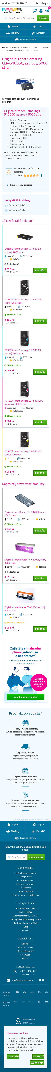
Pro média (26, 954)
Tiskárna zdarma (27, 39)
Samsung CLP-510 (17, 205)
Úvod (6, 47)
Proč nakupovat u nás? (26, 908)
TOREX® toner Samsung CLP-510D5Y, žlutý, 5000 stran (23, 453)
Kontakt (26, 958)
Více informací (26, 1050)
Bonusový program (26, 884)
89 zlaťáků (17, 309)
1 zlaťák (16, 259)
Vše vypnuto (37, 1062)
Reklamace (26, 887)
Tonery (34, 47)
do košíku (40, 270)
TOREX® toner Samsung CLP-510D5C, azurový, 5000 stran (23, 351)
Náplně (14, 26)
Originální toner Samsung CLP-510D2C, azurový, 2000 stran (23, 250)
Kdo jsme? (25, 943)
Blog (26, 926)
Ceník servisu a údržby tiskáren (26, 895)
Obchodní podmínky (26, 951)
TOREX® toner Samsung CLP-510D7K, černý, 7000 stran (23, 301)
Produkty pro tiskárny (20, 47)
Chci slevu (36, 857)
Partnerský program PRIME (26, 923)
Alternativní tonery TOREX (25, 915)
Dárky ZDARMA (26, 912)
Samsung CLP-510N (17, 209)
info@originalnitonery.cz (22, 980)
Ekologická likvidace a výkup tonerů (26, 919)
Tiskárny (14, 33)
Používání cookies (25, 947)
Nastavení (38, 1056)
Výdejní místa (26, 876)
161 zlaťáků (18, 360)
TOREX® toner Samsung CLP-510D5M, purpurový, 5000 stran (23, 402)
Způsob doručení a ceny (26, 873)
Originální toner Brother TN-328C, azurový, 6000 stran (25, 609)
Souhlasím (13, 1056)
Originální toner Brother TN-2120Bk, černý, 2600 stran (25, 513)
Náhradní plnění (26, 891)
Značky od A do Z (26, 880)
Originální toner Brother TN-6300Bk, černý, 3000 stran (25, 561)
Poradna (26, 930)
